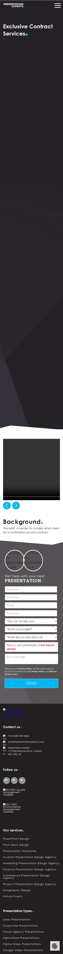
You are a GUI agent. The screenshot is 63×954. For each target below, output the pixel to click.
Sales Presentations (17, 919)
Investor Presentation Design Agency (29, 857)
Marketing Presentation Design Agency (31, 863)
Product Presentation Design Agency (29, 884)
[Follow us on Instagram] (14, 780)
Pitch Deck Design (16, 844)
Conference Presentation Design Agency (26, 877)
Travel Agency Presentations (23, 931)
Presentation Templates (20, 851)
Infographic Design (17, 890)
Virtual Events (13, 896)
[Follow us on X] (22, 780)
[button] (7, 505)
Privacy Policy (25, 669)
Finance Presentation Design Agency (30, 869)
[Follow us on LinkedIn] (6, 780)
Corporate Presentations (20, 925)
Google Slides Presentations (23, 950)
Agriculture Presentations (21, 937)
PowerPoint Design (16, 838)
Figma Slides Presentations (22, 944)
